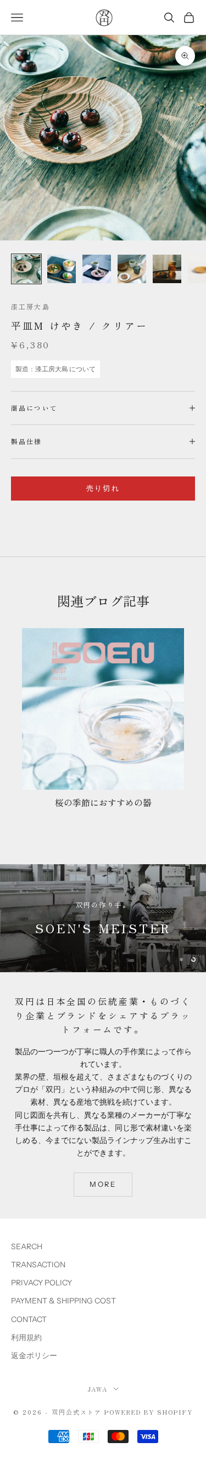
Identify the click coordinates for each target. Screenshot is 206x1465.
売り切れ (103, 488)
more (103, 1184)
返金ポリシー (34, 1355)
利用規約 (26, 1337)
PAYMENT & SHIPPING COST (63, 1301)
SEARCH (26, 1246)
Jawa (97, 1388)
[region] (103, 918)
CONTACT (29, 1319)
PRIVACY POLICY (41, 1283)
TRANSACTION (38, 1264)
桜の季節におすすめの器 (103, 802)
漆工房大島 (30, 306)
